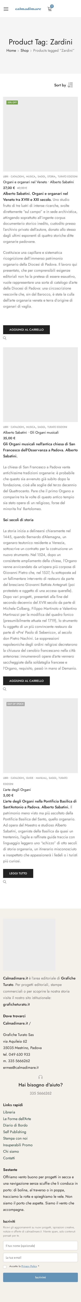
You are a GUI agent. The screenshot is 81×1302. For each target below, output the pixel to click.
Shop (25, 50)
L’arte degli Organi (17, 789)
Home (11, 50)
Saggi (41, 176)
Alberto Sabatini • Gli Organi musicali (31, 432)
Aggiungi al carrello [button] (26, 330)
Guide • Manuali (36, 778)
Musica (30, 176)
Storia (51, 176)
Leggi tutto (18, 873)
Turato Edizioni (67, 176)
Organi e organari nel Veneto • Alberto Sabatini (38, 181)
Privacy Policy (29, 1266)
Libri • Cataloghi (13, 176)
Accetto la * (24, 1266)
